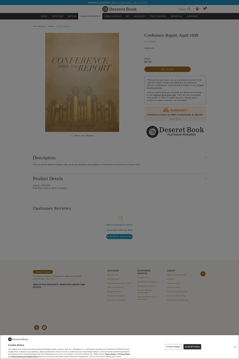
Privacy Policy (124, 354)
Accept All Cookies (192, 347)
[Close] (235, 347)
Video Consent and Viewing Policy (24, 356)
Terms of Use (110, 354)
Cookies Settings (173, 347)
